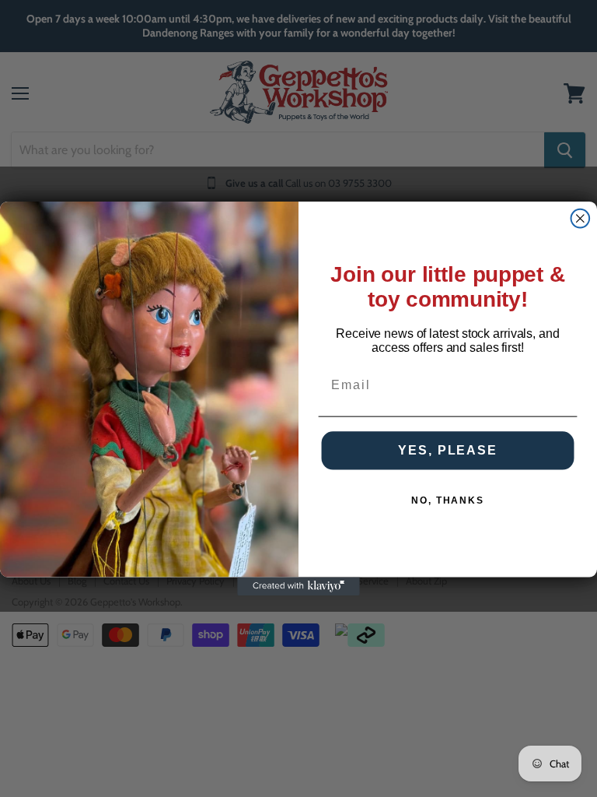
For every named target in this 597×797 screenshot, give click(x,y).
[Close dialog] (580, 218)
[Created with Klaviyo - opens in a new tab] (298, 586)
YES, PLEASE (447, 450)
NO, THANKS (447, 500)
